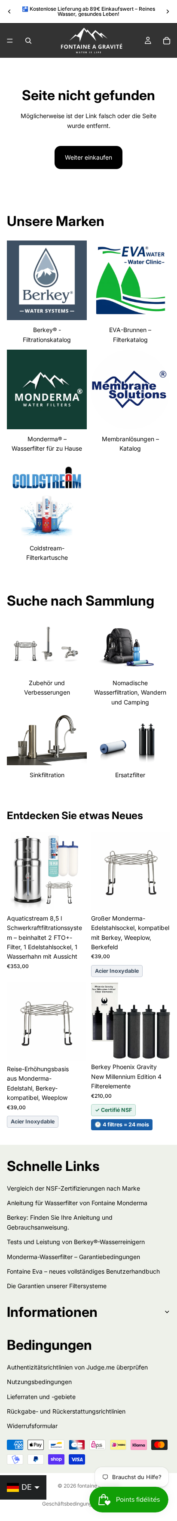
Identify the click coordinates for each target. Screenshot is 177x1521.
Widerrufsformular (32, 1425)
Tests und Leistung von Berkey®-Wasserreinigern (76, 1241)
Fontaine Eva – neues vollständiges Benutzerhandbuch (83, 1271)
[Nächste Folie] (167, 11)
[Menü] (10, 41)
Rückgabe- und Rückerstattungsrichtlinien (66, 1411)
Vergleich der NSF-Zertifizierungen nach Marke (73, 1187)
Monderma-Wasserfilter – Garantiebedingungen (73, 1256)
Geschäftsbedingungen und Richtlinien (88, 1503)
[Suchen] (28, 40)
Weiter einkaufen (88, 157)
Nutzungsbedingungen (39, 1381)
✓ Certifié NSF (113, 1110)
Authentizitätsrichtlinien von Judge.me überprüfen (77, 1366)
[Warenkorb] (166, 40)
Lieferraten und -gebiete (41, 1396)
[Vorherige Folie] (9, 11)
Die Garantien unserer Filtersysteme (57, 1285)
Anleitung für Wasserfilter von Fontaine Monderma (77, 1202)
